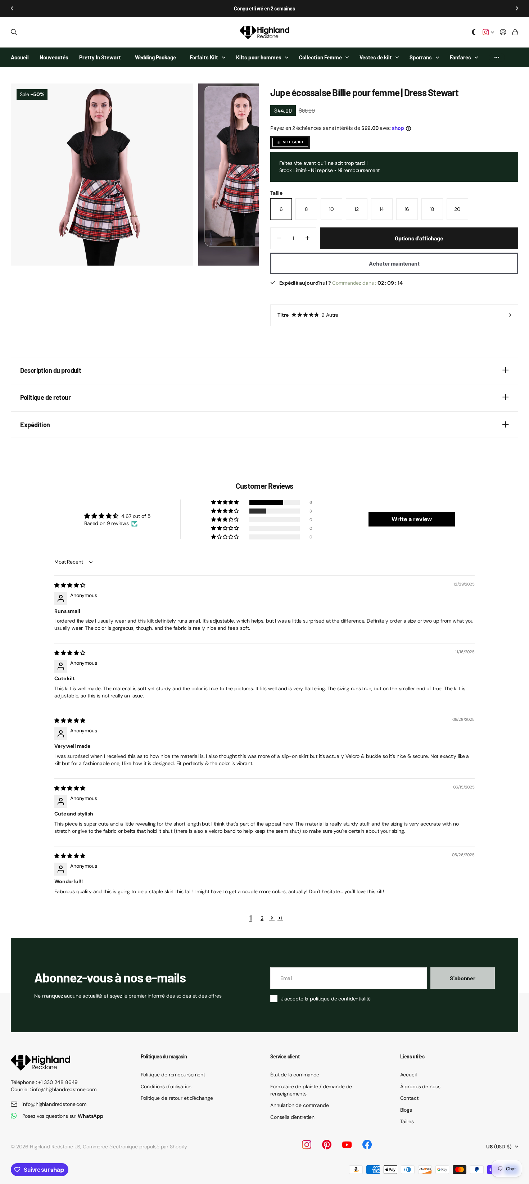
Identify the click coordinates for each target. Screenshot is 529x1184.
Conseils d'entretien (292, 1117)
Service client (284, 1056)
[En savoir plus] (488, 33)
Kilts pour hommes (258, 57)
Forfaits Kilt (204, 57)
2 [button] (262, 918)
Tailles (407, 1121)
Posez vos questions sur (63, 1116)
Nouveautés (54, 57)
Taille (276, 193)
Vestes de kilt (376, 57)
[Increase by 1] (307, 238)
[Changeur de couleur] (474, 33)
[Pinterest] (326, 1144)
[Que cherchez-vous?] (14, 32)
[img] (69, 585)
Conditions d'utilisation (166, 1086)
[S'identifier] (503, 33)
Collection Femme (320, 57)
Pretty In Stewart (100, 57)
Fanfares (460, 57)
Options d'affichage (419, 238)
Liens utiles (412, 1056)
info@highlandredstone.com (54, 1104)
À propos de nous (420, 1086)
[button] (12, 8)
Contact (409, 1098)
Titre (307, 315)
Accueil (20, 57)
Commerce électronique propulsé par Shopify (135, 1146)
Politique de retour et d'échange (177, 1098)
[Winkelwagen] (515, 33)
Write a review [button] (412, 519)
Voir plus (497, 57)
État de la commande (294, 1074)
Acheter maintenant (394, 263)
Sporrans (421, 57)
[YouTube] (347, 1144)
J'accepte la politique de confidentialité (326, 998)
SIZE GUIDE (293, 142)
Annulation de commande (299, 1105)
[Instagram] (306, 1144)
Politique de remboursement (173, 1074)
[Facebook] (367, 1144)
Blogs (406, 1110)
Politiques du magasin (164, 1056)
